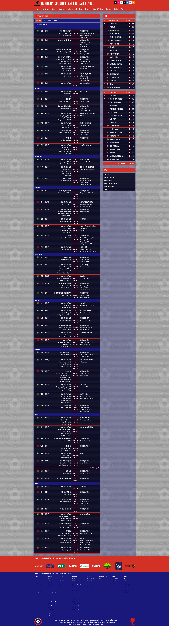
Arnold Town (67, 257)
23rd (41, 235)
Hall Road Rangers (65, 31)
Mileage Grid (90, 585)
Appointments (102, 581)
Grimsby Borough (115, 142)
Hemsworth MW (114, 146)
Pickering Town (84, 159)
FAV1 (46, 190)
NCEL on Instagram (128, 583)
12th (41, 219)
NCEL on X (126, 581)
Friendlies (50, 613)
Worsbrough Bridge (116, 132)
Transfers (38, 593)
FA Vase (50, 599)
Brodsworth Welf (115, 159)
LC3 (46, 446)
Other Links (126, 597)
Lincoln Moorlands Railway (88, 226)
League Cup (50, 595)
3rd (41, 91)
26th (41, 471)
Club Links (126, 595)
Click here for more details (126, 163)
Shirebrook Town (115, 136)
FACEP (47, 113)
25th (41, 178)
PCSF (46, 492)
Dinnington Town (66, 499)
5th (41, 202)
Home (37, 9)
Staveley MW (114, 95)
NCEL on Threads (128, 587)
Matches (61, 9)
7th (41, 99)
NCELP (47, 99)
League (108, 9)
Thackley (68, 99)
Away (61, 585)
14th (41, 113)
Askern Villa (113, 122)
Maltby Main (67, 178)
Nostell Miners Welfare (87, 167)
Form (61, 587)
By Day (49, 581)
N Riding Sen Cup (52, 605)
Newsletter (114, 593)
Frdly (46, 31)
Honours (114, 591)
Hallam (69, 235)
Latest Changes (103, 579)
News (53, 9)
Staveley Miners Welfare (63, 49)
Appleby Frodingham (64, 40)
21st (41, 57)
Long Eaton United (85, 145)
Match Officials (98, 9)
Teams (87, 9)
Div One (49, 591)
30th (41, 145)
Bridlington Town (85, 31)
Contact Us (114, 583)
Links (116, 9)
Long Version (63, 579)
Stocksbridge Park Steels (87, 66)
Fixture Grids (51, 615)
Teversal (112, 152)
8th (41, 360)
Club (44, 20)
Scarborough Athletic (64, 190)
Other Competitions (110, 183)
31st (41, 83)
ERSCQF (47, 360)
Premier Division (109, 177)
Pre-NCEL (114, 595)
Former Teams (90, 587)
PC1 (46, 106)
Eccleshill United (115, 126)
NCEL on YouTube (128, 591)
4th (41, 159)
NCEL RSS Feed (127, 593)
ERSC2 (47, 276)
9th (41, 209)
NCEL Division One (110, 92)
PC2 (46, 264)
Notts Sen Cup (51, 607)
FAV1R (47, 202)
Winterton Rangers (85, 123)
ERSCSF (47, 461)
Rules (113, 585)
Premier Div (50, 587)
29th (41, 340)
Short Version (63, 581)
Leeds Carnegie (84, 264)
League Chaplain (115, 581)
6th (41, 257)
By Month (50, 585)
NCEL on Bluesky (128, 589)
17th (41, 49)
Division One (108, 180)
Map (88, 583)
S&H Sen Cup (51, 609)
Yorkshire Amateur (115, 102)
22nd (41, 325)
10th (41, 31)
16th (41, 226)
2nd (41, 190)
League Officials (115, 579)
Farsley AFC (83, 247)
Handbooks (114, 587)
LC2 (46, 293)
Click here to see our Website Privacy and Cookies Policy (85, 624)
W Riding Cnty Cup (52, 611)
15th (41, 318)
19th (41, 394)
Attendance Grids (52, 617)
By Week (50, 583)
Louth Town (113, 112)
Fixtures (106, 189)
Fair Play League (76, 581)
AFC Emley (113, 119)
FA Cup (49, 597)
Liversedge (83, 219)
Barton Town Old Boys (64, 57)
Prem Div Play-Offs (52, 589)
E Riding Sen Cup (52, 601)
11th (41, 167)
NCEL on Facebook (128, 585)
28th (41, 74)
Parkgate (82, 303)
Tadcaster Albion (66, 209)
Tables (70, 9)
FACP (46, 138)
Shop (122, 9)
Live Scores (45, 9)
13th (41, 40)
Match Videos (39, 597)
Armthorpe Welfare (65, 325)
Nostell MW (113, 50)
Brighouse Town (66, 130)
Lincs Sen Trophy (52, 603)
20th (41, 283)
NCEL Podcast (39, 595)
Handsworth (113, 105)
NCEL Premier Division (111, 21)
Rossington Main (115, 139)
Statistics (78, 9)
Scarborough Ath (115, 54)
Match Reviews (109, 186)
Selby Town (83, 384)
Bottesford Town (115, 149)
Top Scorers (75, 579)
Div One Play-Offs (52, 593)
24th (41, 66)
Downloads (114, 589)
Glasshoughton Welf (116, 115)
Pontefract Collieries (64, 106)
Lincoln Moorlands (115, 40)
